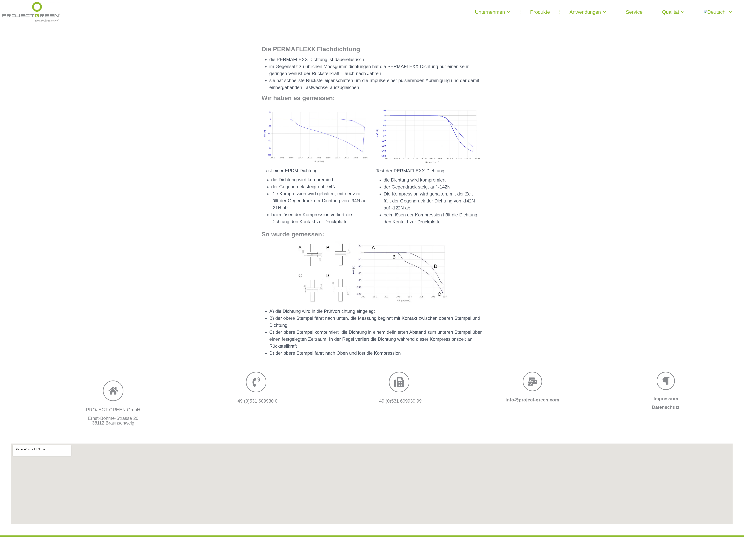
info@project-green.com (532, 399)
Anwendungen (585, 12)
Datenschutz (665, 407)
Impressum (666, 398)
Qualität (670, 12)
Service (634, 12)
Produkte (540, 12)
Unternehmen (490, 12)
